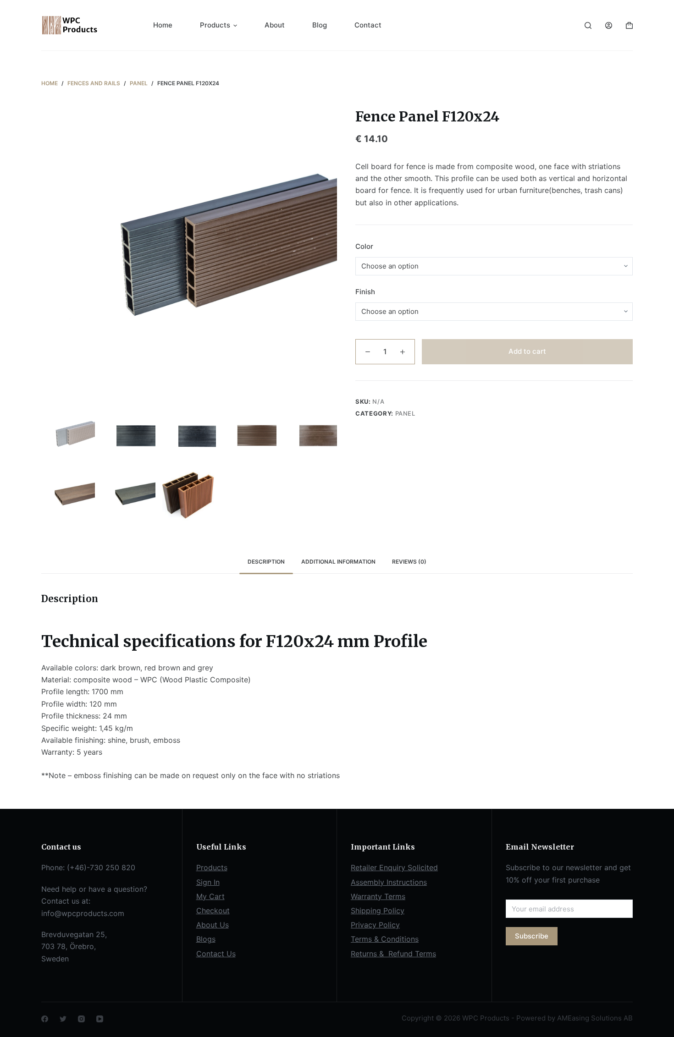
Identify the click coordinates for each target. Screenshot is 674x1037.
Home (162, 25)
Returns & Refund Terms (393, 953)
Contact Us (216, 953)
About (275, 25)
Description (266, 561)
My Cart (210, 896)
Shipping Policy (377, 910)
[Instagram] (81, 1018)
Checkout (213, 910)
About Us (212, 924)
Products (215, 25)
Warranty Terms (378, 896)
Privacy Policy (375, 924)
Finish (365, 291)
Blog (319, 25)
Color (364, 246)
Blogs (205, 939)
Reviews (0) (409, 561)
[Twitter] (63, 1018)
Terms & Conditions (385, 939)
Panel (405, 413)
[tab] (266, 562)
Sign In (208, 882)
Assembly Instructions (389, 882)
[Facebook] (44, 1018)
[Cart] (629, 25)
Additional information (338, 561)
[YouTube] (99, 1018)
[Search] (588, 25)
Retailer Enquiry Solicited (394, 867)
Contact (367, 25)
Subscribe (531, 936)
